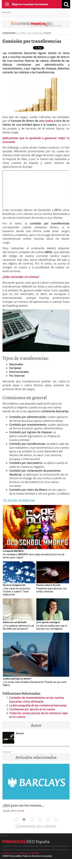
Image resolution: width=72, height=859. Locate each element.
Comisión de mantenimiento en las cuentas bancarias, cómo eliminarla (36, 699)
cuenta (49, 121)
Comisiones (9, 33)
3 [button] (32, 819)
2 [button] (24, 819)
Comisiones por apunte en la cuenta (32, 709)
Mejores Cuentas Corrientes (30, 4)
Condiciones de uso (12, 853)
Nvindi (47, 32)
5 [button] (48, 819)
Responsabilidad (31, 853)
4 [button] (40, 819)
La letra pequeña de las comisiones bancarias (38, 705)
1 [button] (16, 819)
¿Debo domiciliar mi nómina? (21, 277)
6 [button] (56, 819)
